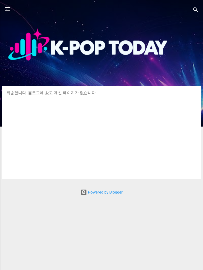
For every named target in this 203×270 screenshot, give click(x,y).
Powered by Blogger (105, 192)
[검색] (195, 11)
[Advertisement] (101, 135)
